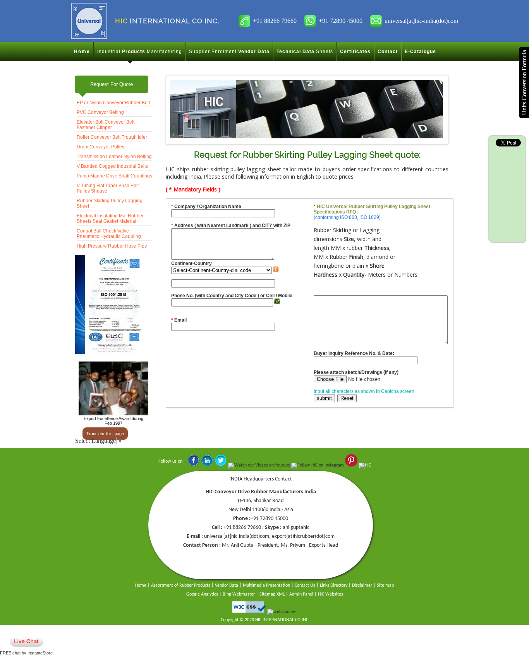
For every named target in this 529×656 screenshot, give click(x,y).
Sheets (305, 51)
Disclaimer (362, 585)
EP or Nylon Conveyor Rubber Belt (113, 102)
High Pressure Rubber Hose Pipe (112, 246)
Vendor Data (226, 585)
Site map (385, 585)
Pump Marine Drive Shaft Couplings (114, 176)
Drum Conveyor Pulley (100, 147)
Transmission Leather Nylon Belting (114, 156)
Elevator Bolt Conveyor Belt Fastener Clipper (105, 124)
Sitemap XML (272, 594)
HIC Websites (330, 594)
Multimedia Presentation (266, 585)
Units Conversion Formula (524, 82)
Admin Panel (301, 594)
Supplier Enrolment (229, 51)
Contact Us (305, 585)
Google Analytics (202, 594)
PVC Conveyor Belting (100, 112)
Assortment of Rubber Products (180, 585)
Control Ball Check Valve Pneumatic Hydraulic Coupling (109, 233)
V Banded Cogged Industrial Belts (112, 166)
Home (82, 51)
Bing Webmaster (239, 594)
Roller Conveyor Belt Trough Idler (112, 137)
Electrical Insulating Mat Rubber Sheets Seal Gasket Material (110, 218)
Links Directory (333, 585)
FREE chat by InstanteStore (26, 653)
